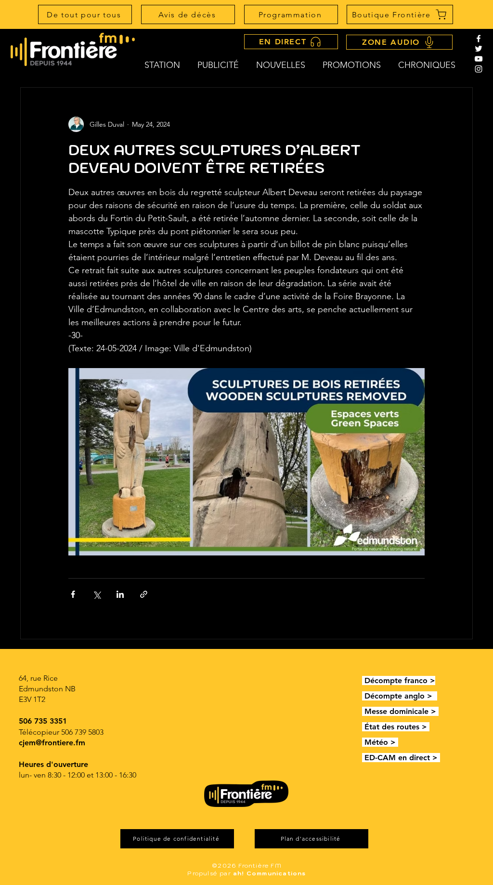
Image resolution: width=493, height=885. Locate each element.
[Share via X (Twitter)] (96, 594)
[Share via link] (143, 594)
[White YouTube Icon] (478, 59)
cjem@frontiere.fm (52, 742)
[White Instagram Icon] (478, 69)
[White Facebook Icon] (478, 38)
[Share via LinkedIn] (120, 594)
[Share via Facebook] (73, 594)
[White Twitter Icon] (478, 48)
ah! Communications (269, 873)
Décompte (384, 680)
